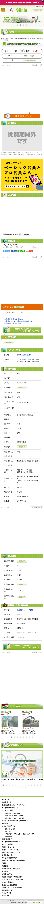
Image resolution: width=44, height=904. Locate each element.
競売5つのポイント (8, 839)
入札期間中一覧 (7, 890)
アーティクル (6, 896)
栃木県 (11, 38)
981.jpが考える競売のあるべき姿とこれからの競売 (19, 834)
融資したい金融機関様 (9, 885)
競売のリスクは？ (10, 829)
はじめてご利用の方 (9, 826)
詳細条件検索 (6, 802)
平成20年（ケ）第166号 (25, 610)
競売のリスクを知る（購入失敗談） (14, 860)
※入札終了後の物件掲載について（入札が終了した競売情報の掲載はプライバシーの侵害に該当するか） (21, 321)
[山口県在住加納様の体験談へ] (22, 19)
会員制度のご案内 (8, 855)
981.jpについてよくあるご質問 (14, 815)
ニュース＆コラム (18, 805)
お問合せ (5, 823)
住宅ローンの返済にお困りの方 (12, 879)
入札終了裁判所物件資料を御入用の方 (15, 821)
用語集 (4, 863)
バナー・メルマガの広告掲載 (12, 887)
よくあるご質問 (7, 810)
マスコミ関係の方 (8, 882)
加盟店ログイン (7, 874)
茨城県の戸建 (27, 712)
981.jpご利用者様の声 (9, 858)
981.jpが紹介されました (10, 807)
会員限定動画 (6, 805)
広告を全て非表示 (37, 65)
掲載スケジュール (8, 847)
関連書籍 (5, 866)
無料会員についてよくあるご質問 (14, 818)
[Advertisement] (22, 88)
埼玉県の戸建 (6, 712)
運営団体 (5, 871)
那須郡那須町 (26, 355)
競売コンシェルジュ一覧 (10, 850)
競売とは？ (8, 831)
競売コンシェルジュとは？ (11, 852)
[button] (17, 25)
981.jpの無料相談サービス (11, 841)
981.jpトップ (22, 10)
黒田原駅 (31, 359)
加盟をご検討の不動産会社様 (12, 877)
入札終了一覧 (6, 893)
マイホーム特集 (7, 844)
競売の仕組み (9, 836)
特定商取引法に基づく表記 (11, 869)
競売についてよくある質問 (12, 813)
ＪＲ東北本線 (22, 359)
